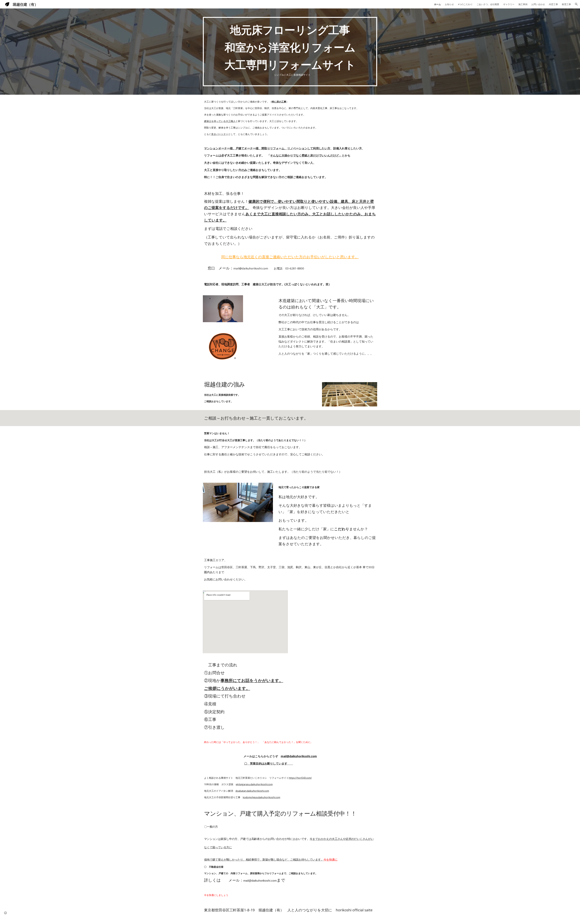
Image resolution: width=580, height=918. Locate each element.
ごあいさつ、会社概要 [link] (488, 4)
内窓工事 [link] (553, 4)
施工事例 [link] (522, 4)
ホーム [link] (437, 4)
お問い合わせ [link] (538, 4)
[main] (290, 51)
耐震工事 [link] (566, 4)
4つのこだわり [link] (465, 4)
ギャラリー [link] (508, 4)
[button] (576, 4)
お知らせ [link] (449, 4)
